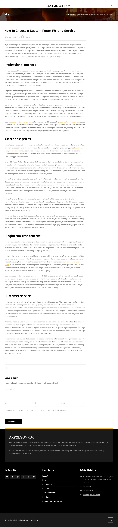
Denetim (45, 488)
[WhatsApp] (33, 477)
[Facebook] (12, 477)
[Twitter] (7, 477)
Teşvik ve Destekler (50, 493)
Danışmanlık (47, 484)
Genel (28, 37)
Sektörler (46, 497)
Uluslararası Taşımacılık (52, 501)
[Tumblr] (23, 477)
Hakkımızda (34, 520)
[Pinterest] (17, 477)
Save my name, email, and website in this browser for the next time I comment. (37, 410)
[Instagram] (28, 477)
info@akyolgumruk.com (91, 495)
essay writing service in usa (69, 122)
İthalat (45, 476)
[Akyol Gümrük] (59, 5)
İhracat (45, 480)
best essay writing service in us (67, 105)
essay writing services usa (22, 122)
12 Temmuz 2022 (10, 37)
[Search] (111, 6)
